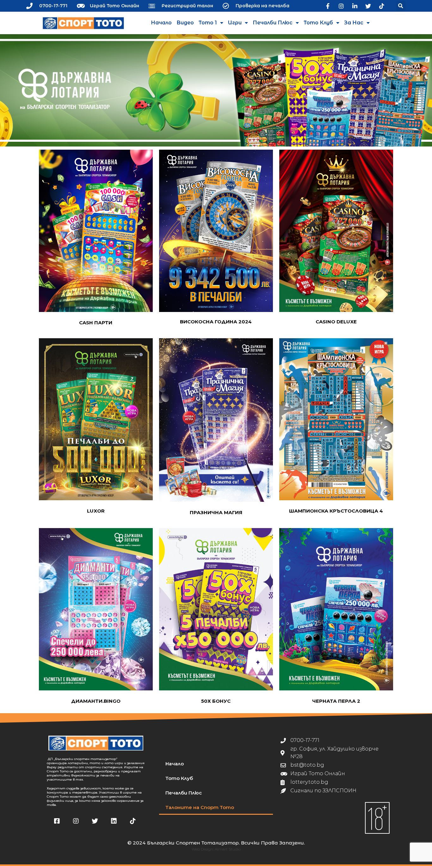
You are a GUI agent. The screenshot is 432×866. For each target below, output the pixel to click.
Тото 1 (208, 23)
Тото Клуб (318, 23)
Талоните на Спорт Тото (199, 807)
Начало (161, 23)
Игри (235, 23)
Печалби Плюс (273, 23)
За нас (353, 23)
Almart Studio (228, 849)
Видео (185, 23)
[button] (401, 6)
